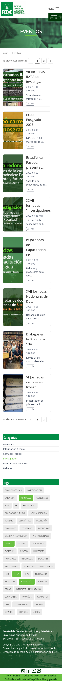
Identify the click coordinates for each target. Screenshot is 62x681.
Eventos (16, 53)
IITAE (27, 574)
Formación (27, 581)
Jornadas (26, 497)
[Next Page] (50, 60)
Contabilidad (22, 604)
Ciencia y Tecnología (16, 536)
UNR (7, 604)
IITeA (17, 574)
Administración (39, 513)
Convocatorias (13, 490)
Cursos (8, 543)
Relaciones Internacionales (38, 566)
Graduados (38, 543)
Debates (7, 468)
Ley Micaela (11, 596)
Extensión (10, 497)
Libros (36, 612)
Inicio (5, 53)
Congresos (42, 497)
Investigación (10, 458)
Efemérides (38, 551)
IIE (16, 505)
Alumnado (8, 444)
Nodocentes (11, 566)
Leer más (30, 104)
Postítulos (44, 528)
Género (24, 551)
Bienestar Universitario (28, 589)
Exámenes (9, 551)
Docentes (43, 558)
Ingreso (22, 543)
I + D (7, 574)
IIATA (7, 505)
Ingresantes (41, 574)
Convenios (10, 528)
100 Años (27, 596)
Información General (14, 449)
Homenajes (10, 558)
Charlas (42, 581)
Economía (41, 520)
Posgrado (27, 528)
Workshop (42, 596)
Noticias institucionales (15, 463)
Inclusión (10, 581)
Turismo (9, 520)
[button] (55, 17)
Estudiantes (29, 505)
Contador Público (12, 453)
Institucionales (41, 536)
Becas (8, 589)
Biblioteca (27, 558)
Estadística (25, 520)
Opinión (9, 612)
